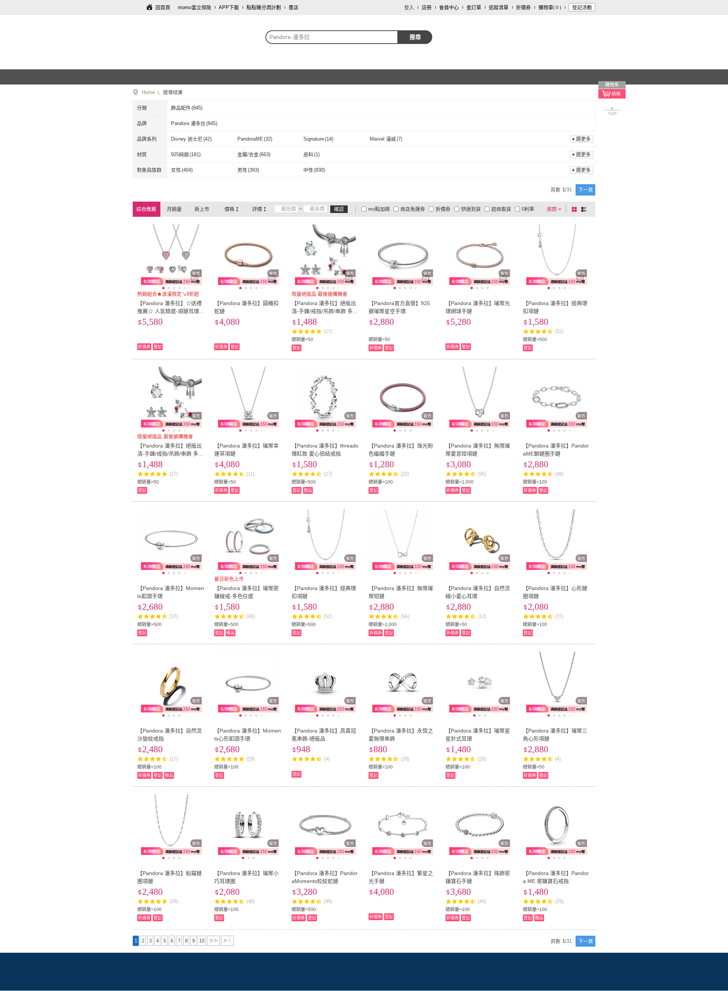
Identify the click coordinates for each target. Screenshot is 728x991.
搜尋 (415, 37)
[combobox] (332, 37)
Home (148, 92)
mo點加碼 (379, 209)
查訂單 (473, 7)
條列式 (585, 209)
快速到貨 (471, 209)
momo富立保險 (194, 7)
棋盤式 (575, 209)
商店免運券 (412, 209)
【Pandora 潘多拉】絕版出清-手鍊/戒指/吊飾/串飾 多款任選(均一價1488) (325, 311)
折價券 (523, 7)
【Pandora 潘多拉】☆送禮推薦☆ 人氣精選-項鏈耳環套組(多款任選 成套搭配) (170, 311)
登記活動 (582, 7)
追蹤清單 (498, 7)
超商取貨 (501, 209)
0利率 (528, 209)
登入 (409, 7)
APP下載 (229, 7)
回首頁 (162, 7)
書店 (293, 7)
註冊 (426, 7)
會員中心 (449, 7)
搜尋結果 (172, 92)
